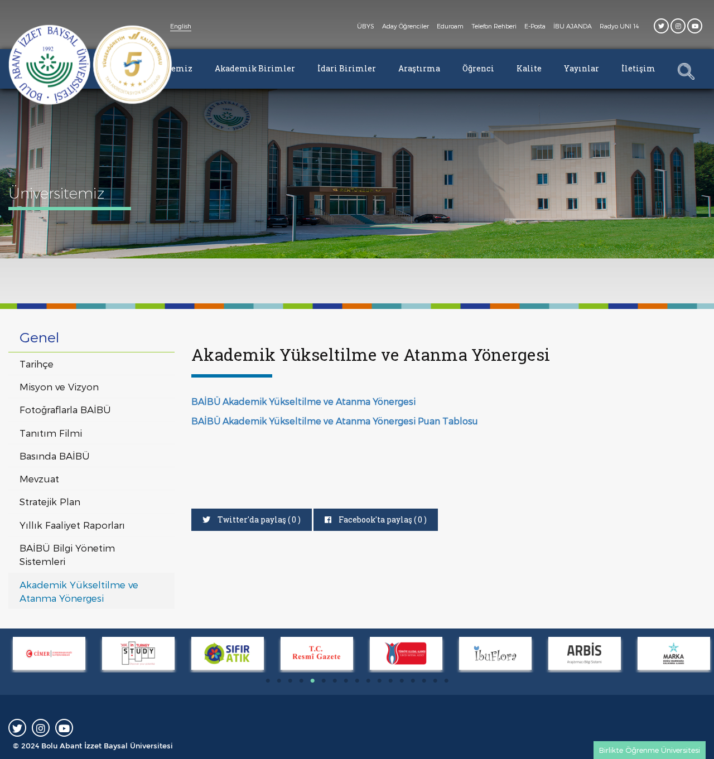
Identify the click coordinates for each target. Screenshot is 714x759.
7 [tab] (334, 681)
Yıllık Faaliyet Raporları (72, 524)
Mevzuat (39, 478)
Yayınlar (581, 68)
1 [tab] (267, 681)
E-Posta (535, 26)
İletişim (638, 68)
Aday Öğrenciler (405, 26)
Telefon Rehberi (494, 26)
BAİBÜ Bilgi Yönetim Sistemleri (67, 554)
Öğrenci (478, 68)
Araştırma (419, 68)
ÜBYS (365, 26)
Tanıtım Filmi (51, 432)
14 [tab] (412, 681)
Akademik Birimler (255, 68)
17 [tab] (446, 681)
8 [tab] (345, 681)
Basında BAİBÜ (55, 455)
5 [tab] (312, 681)
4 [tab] (301, 681)
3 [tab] (290, 681)
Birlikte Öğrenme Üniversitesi (649, 750)
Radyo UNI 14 (619, 26)
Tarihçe (37, 363)
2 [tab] (278, 681)
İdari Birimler (346, 68)
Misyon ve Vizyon (59, 386)
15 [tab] (424, 681)
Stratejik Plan (50, 501)
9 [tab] (357, 681)
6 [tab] (323, 681)
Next (5, 654)
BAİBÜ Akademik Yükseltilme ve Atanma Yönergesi (303, 401)
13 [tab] (401, 681)
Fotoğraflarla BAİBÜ (65, 409)
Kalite (529, 68)
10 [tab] (368, 681)
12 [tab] (390, 681)
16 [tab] (435, 681)
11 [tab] (379, 681)
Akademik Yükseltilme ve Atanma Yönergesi (79, 591)
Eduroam (450, 26)
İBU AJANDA (572, 26)
